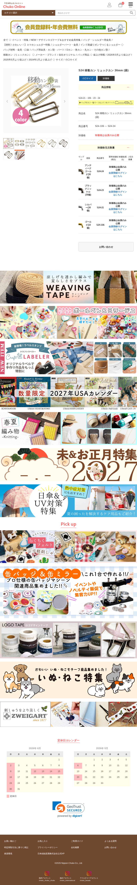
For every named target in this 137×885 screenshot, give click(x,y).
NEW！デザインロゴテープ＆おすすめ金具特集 (56, 40)
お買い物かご (10, 841)
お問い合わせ (106, 247)
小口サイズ (71, 59)
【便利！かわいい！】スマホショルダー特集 (26, 44)
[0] (120, 5)
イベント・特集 (20, 40)
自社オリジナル (67, 54)
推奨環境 (8, 853)
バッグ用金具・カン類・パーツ (47, 49)
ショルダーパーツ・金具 (65, 44)
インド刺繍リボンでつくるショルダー (100, 44)
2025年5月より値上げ (14, 59)
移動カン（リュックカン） (17, 54)
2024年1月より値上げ (40, 59)
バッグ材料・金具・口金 (16, 49)
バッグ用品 (83, 54)
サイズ (59, 59)
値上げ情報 (99, 54)
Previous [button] (5, 99)
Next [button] (66, 102)
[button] (68, 809)
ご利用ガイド (77, 841)
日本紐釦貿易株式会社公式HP (51, 853)
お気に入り (43, 841)
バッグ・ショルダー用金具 (97, 40)
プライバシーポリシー (48, 847)
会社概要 (75, 847)
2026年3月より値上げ (118, 54)
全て (5, 40)
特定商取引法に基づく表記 (16, 847)
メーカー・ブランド (45, 54)
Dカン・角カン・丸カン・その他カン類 (87, 49)
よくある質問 (110, 841)
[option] (36, 101)
